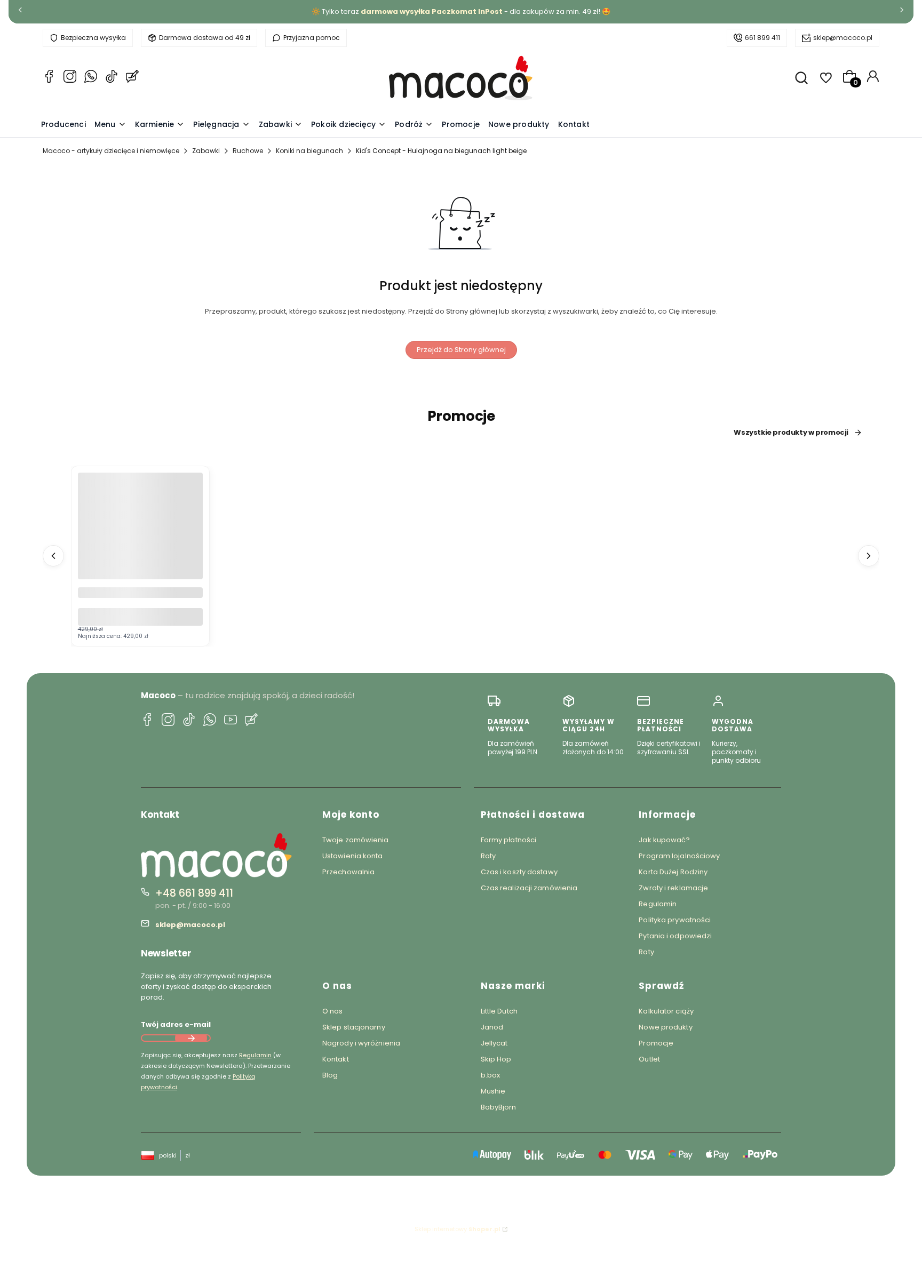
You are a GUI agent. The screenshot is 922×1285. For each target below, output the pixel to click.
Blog (330, 1075)
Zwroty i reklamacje (673, 888)
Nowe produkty (665, 1027)
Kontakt (335, 1059)
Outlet (649, 1059)
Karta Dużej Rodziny (673, 872)
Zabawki (206, 150)
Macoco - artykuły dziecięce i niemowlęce (111, 150)
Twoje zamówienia (355, 840)
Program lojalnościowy (679, 856)
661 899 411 (762, 37)
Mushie (493, 1091)
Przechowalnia (348, 872)
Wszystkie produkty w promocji (791, 432)
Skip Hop (496, 1059)
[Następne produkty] (868, 555)
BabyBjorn (498, 1107)
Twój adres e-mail (176, 1024)
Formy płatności (509, 840)
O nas (332, 1011)
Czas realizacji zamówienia (529, 888)
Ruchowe (248, 150)
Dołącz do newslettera (191, 1038)
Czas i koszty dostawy (519, 872)
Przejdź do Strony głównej (461, 350)
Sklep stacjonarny (353, 1027)
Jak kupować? (664, 840)
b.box (490, 1075)
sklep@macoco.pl (842, 37)
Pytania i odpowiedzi (675, 936)
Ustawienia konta (352, 856)
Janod (492, 1027)
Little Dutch (499, 1011)
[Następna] (901, 12)
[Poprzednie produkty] (53, 555)
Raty (488, 856)
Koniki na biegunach (309, 150)
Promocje (656, 1043)
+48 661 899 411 (194, 893)
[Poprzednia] (20, 12)
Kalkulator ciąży (666, 1011)
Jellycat (494, 1043)
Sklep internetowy (457, 1229)
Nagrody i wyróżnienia (361, 1043)
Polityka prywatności (675, 920)
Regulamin (255, 1055)
